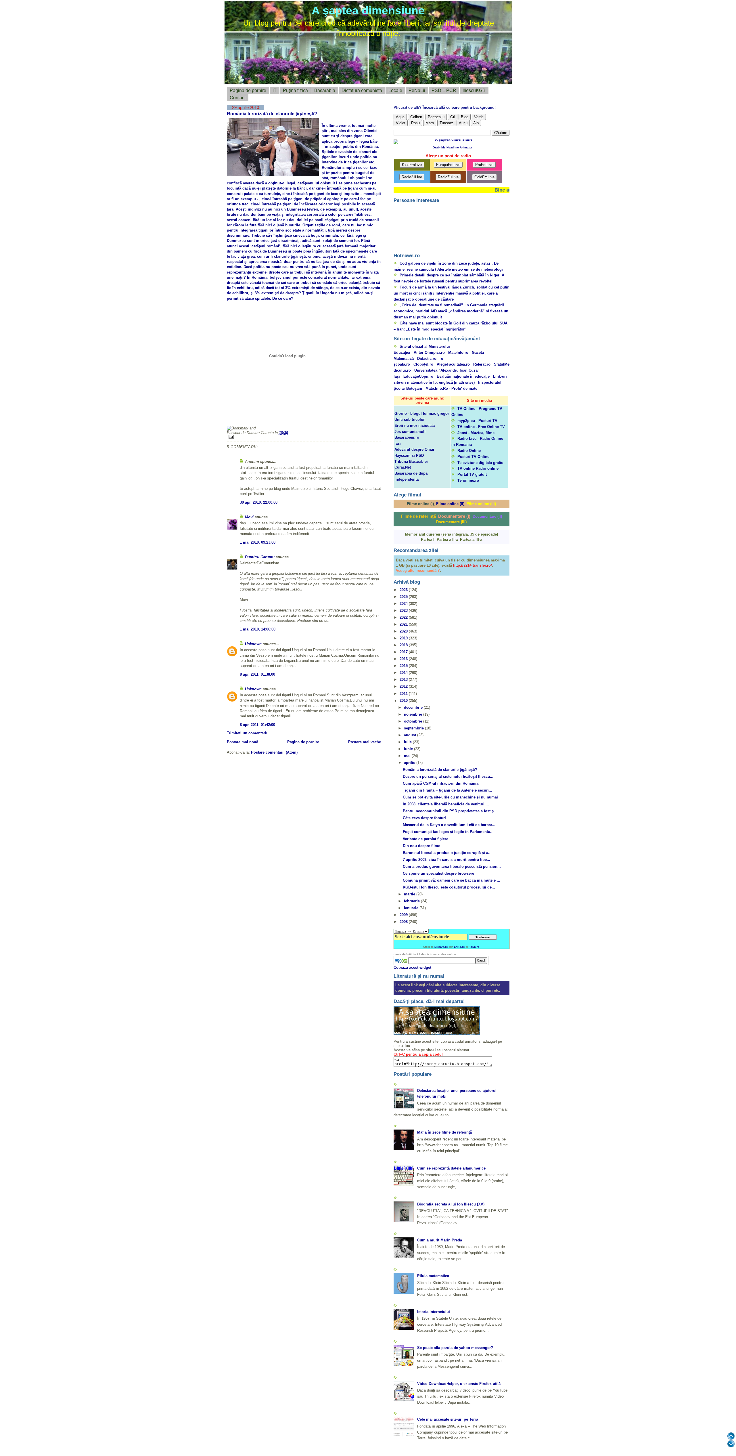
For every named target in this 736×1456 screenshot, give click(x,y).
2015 (404, 666)
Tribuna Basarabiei (411, 461)
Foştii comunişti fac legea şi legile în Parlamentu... (448, 832)
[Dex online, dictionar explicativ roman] (401, 960)
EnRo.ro (459, 946)
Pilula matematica (433, 1276)
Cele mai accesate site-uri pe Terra (447, 1419)
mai (408, 756)
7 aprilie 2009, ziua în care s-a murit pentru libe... (446, 859)
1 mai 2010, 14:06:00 (257, 629)
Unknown (253, 644)
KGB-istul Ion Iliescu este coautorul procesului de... (449, 887)
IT (275, 90)
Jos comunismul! (409, 431)
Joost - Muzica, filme (475, 433)
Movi (249, 517)
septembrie (414, 728)
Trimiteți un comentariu (248, 733)
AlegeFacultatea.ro (453, 364)
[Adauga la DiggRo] (237, 418)
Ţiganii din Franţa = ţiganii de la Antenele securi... (447, 790)
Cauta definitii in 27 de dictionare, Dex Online (425, 954)
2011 (404, 693)
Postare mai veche (364, 742)
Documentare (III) (451, 522)
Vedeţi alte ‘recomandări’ (418, 570)
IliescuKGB (474, 90)
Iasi (397, 443)
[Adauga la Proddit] (319, 418)
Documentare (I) (454, 516)
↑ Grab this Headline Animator (451, 147)
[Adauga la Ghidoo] (361, 418)
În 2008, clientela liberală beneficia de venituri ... (446, 804)
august (410, 735)
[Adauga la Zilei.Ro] (347, 418)
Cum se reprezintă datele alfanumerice (451, 1168)
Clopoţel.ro (423, 364)
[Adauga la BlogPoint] (278, 418)
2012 (404, 686)
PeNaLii (417, 90)
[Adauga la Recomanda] (250, 418)
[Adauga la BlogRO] (264, 418)
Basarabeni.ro (406, 437)
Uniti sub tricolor (409, 419)
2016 (404, 659)
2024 (404, 603)
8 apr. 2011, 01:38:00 (257, 674)
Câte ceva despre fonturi (424, 818)
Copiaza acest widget (412, 967)
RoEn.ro (474, 946)
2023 (404, 610)
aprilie (410, 763)
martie (410, 894)
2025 (404, 597)
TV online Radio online (478, 468)
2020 (404, 631)
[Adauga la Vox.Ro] (333, 418)
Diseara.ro (441, 946)
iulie (408, 742)
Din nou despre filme (421, 846)
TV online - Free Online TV (481, 427)
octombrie (413, 721)
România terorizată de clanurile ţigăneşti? (272, 113)
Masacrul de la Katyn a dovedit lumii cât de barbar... (449, 825)
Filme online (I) (420, 504)
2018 (404, 645)
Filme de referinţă (418, 516)
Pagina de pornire (248, 90)
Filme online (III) (481, 504)
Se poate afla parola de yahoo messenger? (455, 1348)
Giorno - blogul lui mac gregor (421, 413)
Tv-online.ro (468, 480)
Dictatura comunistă (362, 90)
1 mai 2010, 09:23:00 (257, 542)
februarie (412, 901)
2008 (404, 922)
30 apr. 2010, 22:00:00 (258, 502)
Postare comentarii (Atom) (274, 752)
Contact (238, 97)
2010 (404, 700)
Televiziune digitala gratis (480, 463)
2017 (404, 652)
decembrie (414, 707)
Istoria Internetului (433, 1312)
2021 (404, 624)
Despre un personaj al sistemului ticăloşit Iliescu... (448, 776)
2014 (404, 672)
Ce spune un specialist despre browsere (438, 873)
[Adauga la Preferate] (306, 418)
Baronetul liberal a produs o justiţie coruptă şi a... (447, 853)
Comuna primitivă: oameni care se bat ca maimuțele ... (451, 880)
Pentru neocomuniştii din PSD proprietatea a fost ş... (450, 811)
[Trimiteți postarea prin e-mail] (304, 437)
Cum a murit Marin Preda (439, 1240)
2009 (404, 915)
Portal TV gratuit (472, 474)
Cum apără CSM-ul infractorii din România (440, 783)
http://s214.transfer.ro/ (472, 565)
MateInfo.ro (458, 352)
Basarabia (324, 90)
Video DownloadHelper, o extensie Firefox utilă (459, 1384)
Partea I (427, 539)
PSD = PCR (444, 90)
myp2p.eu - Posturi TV (477, 421)
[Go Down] (731, 1443)
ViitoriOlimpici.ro (429, 352)
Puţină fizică (295, 90)
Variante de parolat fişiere (425, 839)
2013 (404, 679)
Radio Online (469, 450)
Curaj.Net (402, 467)
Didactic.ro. (427, 358)
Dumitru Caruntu (260, 557)
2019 (404, 638)
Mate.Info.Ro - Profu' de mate (451, 388)
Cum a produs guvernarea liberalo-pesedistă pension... (452, 866)
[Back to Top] (731, 1436)
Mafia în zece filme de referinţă (444, 1132)
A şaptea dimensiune (368, 10)
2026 (404, 590)
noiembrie (413, 714)
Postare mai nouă (242, 742)
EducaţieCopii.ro (418, 376)
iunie (409, 749)
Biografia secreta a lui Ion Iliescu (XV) (450, 1204)
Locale (395, 90)
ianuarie (411, 908)
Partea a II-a (447, 539)
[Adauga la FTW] (292, 418)
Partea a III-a (471, 539)
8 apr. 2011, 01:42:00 (257, 725)
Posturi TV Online (473, 456)
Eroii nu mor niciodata (414, 425)
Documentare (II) (487, 516)
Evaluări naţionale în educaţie (463, 376)
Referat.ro (481, 364)
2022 (404, 617)
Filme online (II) (450, 504)
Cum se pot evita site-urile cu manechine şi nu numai (450, 797)
